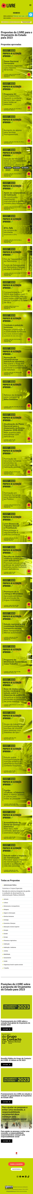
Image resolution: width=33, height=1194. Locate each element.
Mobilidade (7, 954)
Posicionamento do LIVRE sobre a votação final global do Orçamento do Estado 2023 (15, 1023)
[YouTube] (23, 1177)
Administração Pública (10, 885)
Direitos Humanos (9, 916)
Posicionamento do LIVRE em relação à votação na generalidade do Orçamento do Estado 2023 (16, 1096)
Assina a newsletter (16, 1164)
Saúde (5, 961)
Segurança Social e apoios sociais (13, 964)
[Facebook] (20, 1177)
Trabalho (6, 968)
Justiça (6, 951)
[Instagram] (17, 1177)
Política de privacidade (21, 1191)
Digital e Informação (9, 913)
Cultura (6, 902)
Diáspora (6, 909)
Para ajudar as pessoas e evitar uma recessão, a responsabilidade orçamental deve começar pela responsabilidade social (15, 1134)
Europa (6, 937)
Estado (6, 933)
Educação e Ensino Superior (11, 926)
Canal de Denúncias (16, 1169)
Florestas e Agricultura (10, 940)
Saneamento (7, 957)
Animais (6, 899)
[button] (30, 14)
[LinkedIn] (26, 1177)
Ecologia (6, 920)
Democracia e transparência (12, 906)
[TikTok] (28, 1177)
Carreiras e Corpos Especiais (12, 888)
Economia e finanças (9, 923)
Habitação (7, 944)
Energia (6, 930)
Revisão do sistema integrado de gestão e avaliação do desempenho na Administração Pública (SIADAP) (16, 893)
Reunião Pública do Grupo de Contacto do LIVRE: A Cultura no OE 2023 (16, 1059)
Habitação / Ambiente (10, 947)
